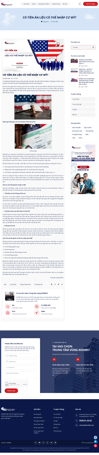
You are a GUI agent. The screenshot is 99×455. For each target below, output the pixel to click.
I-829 (86, 134)
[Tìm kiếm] (93, 47)
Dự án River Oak (77, 131)
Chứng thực (57, 424)
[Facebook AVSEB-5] (35, 442)
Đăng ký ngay (11, 391)
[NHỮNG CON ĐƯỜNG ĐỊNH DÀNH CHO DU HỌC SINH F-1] (74, 61)
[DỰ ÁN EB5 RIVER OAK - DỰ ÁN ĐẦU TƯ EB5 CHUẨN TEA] (83, 169)
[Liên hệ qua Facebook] (95, 441)
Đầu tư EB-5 (87, 127)
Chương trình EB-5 (43, 4)
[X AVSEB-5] (51, 442)
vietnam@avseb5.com (86, 425)
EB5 (5, 284)
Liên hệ (65, 4)
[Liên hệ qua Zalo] (95, 437)
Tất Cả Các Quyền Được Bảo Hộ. (90, 442)
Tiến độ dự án (58, 431)
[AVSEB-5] (8, 408)
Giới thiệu (26, 4)
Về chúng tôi (37, 414)
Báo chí (74, 114)
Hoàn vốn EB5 (76, 127)
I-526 (73, 138)
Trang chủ (45, 21)
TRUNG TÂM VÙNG (25, 284)
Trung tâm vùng (77, 134)
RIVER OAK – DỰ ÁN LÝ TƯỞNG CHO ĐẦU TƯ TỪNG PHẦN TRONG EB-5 (86, 71)
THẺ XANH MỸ (38, 284)
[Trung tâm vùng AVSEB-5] (7, 4)
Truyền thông (56, 4)
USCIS (80, 138)
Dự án (34, 4)
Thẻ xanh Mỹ (89, 131)
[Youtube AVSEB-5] (39, 442)
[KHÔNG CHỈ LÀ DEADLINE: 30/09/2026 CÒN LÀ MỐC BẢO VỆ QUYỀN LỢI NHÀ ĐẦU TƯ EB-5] (74, 80)
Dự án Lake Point (39, 427)
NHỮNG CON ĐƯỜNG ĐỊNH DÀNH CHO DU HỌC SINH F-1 (86, 61)
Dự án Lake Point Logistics (39, 432)
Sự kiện (74, 109)
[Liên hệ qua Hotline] (95, 445)
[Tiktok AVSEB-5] (47, 442)
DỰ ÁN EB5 (13, 284)
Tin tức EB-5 (54, 21)
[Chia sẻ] (51, 284)
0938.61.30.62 (85, 420)
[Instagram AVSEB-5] (43, 442)
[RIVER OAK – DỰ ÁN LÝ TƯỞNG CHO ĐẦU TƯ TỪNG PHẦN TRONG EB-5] (74, 70)
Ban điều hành (38, 417)
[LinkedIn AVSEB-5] (55, 442)
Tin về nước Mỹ (76, 104)
